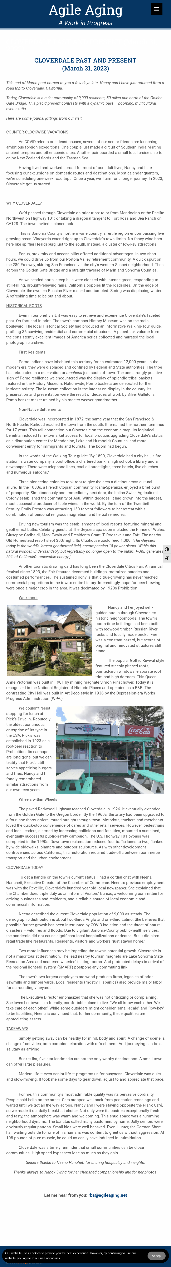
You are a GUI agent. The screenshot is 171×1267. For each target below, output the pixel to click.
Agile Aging (85, 9)
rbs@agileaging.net (107, 1195)
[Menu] (156, 9)
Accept (156, 1256)
